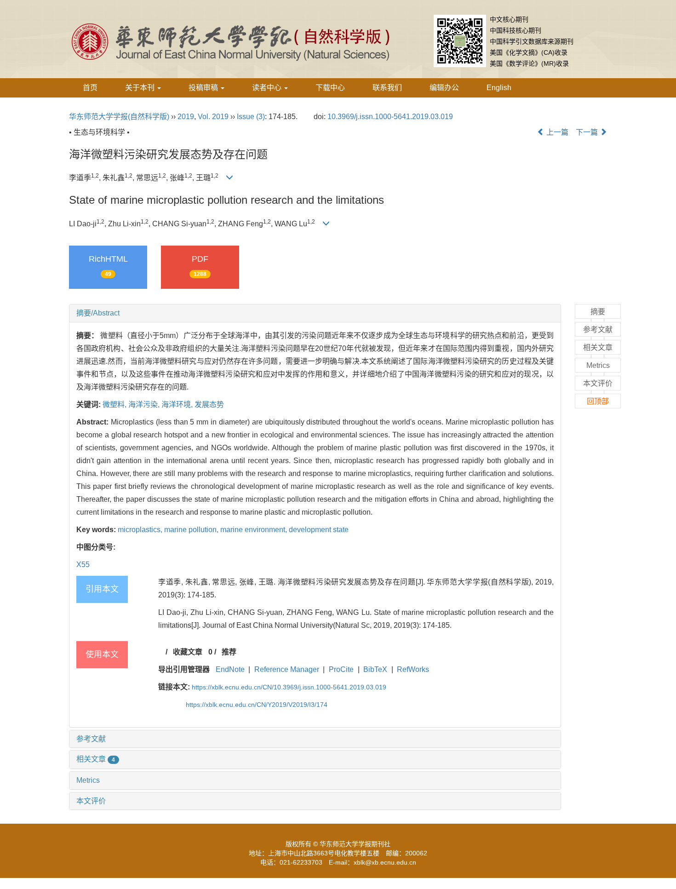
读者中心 (267, 88)
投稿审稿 (204, 88)
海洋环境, (178, 404)
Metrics (88, 780)
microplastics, (141, 529)
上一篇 (556, 132)
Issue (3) (251, 116)
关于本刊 (140, 88)
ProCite (341, 669)
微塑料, (115, 404)
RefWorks (413, 669)
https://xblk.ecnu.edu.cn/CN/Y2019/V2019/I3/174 (256, 704)
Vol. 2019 (213, 116)
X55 (83, 564)
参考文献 (91, 739)
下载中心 (330, 88)
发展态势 (209, 404)
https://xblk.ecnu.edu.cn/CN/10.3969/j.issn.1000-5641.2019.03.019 (289, 687)
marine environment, (254, 529)
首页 (90, 88)
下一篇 (588, 132)
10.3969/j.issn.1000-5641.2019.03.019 (390, 116)
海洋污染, (144, 404)
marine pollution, (192, 529)
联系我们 (387, 88)
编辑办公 (444, 88)
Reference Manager (286, 669)
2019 (186, 116)
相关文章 (95, 759)
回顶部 (598, 401)
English (499, 88)
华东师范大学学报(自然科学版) (119, 116)
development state (319, 529)
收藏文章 (187, 652)
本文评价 (91, 801)
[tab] (315, 313)
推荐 (229, 652)
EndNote (230, 669)
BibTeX (375, 669)
